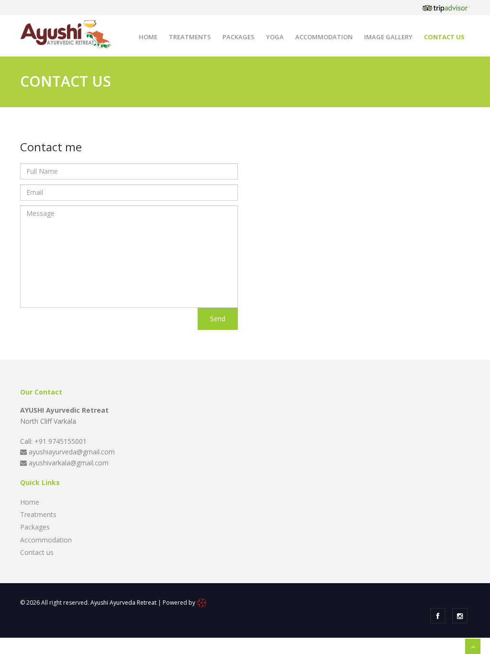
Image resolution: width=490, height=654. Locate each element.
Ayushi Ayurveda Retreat (123, 602)
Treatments (190, 37)
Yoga (275, 37)
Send (217, 318)
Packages (239, 37)
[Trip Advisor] (446, 7)
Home (148, 37)
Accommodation (324, 37)
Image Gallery (388, 37)
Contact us (444, 37)
